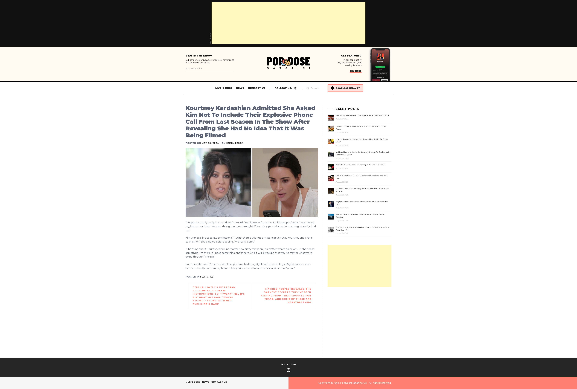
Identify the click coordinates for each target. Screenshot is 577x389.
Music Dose (223, 88)
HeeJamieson (235, 143)
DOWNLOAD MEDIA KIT (348, 88)
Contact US (257, 88)
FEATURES (207, 276)
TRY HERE (356, 71)
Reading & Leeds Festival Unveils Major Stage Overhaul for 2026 (362, 115)
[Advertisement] (288, 23)
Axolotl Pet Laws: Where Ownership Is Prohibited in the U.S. (361, 165)
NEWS (240, 88)
